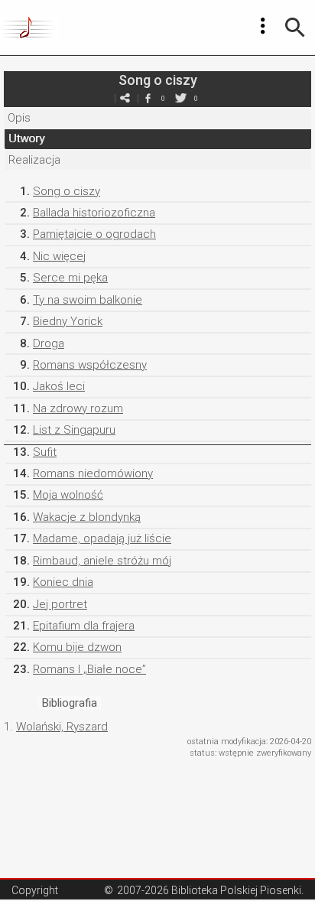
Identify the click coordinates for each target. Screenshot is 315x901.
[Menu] (263, 26)
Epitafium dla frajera (84, 626)
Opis (19, 118)
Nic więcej (59, 256)
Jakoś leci (59, 386)
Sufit (45, 452)
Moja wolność (68, 495)
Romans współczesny (90, 365)
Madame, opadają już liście (102, 538)
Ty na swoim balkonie (87, 300)
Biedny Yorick (67, 321)
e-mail (124, 98)
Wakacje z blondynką (87, 517)
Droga (48, 343)
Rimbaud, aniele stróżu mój (102, 561)
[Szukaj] (295, 27)
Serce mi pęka (70, 278)
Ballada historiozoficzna (94, 213)
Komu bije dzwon (77, 647)
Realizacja (34, 160)
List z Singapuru (74, 430)
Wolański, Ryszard (62, 726)
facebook (147, 98)
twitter (180, 98)
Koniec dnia (63, 582)
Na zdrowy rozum (78, 408)
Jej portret (60, 604)
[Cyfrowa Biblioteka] (29, 27)
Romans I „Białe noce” (89, 669)
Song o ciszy (66, 191)
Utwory (26, 138)
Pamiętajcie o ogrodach (94, 234)
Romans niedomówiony (93, 473)
